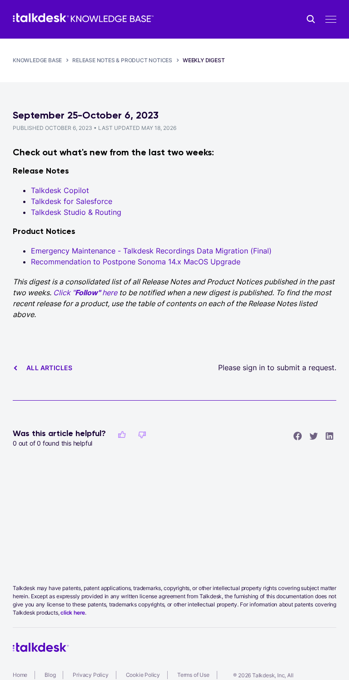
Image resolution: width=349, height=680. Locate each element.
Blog (50, 674)
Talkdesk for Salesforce (71, 201)
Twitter (313, 435)
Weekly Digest (203, 60)
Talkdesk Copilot (60, 190)
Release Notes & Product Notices (122, 60)
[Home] (83, 17)
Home (20, 674)
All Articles (49, 368)
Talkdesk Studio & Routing (76, 212)
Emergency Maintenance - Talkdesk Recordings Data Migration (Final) (151, 250)
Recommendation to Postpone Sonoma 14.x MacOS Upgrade (135, 261)
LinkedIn (329, 435)
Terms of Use (193, 674)
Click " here (85, 292)
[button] (122, 435)
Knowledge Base (37, 60)
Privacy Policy (90, 674)
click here (72, 612)
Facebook (297, 435)
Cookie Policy (143, 674)
